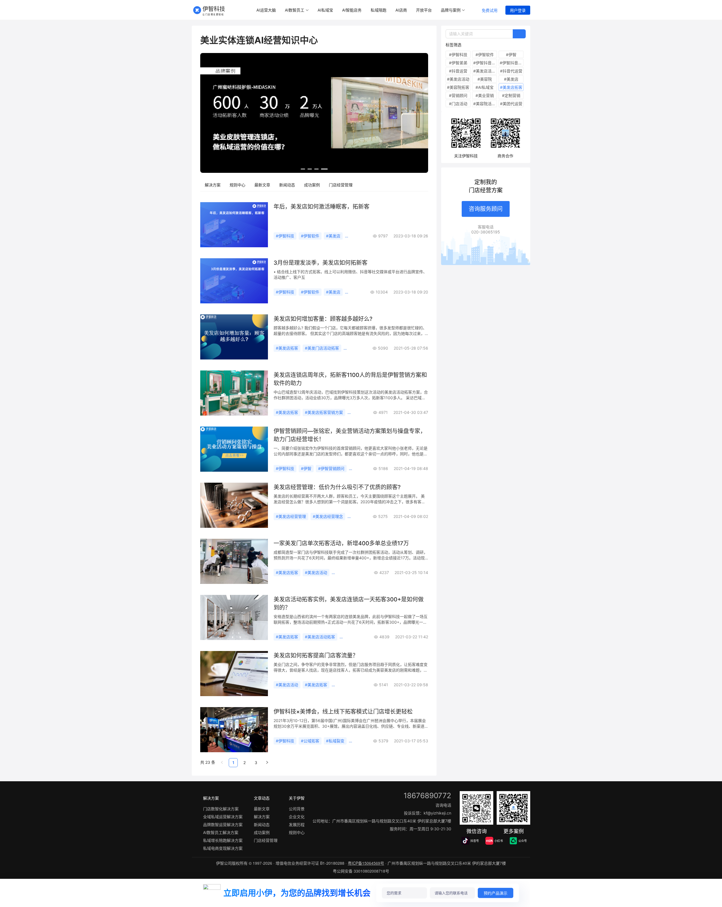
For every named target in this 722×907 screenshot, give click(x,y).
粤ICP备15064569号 (366, 863)
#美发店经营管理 (291, 516)
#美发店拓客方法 (349, 684)
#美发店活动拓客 (320, 636)
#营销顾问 (458, 95)
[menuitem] (266, 10)
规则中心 (237, 184)
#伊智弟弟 (458, 62)
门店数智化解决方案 (221, 808)
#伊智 (306, 468)
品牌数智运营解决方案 (223, 824)
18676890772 (427, 795)
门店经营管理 (341, 184)
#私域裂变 (335, 740)
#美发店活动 (316, 572)
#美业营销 (485, 95)
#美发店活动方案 (485, 71)
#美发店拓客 (287, 348)
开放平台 (424, 10)
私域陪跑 (378, 10)
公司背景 (297, 808)
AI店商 (401, 10)
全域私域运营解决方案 (223, 816)
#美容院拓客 (458, 87)
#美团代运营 (511, 103)
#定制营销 (511, 95)
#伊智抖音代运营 (485, 62)
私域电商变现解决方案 (223, 848)
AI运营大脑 (266, 10)
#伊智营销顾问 (331, 468)
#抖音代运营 (511, 71)
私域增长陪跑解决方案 (223, 840)
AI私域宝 (325, 10)
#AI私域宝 (485, 87)
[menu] (362, 10)
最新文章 (262, 184)
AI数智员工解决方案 (220, 832)
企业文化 (297, 816)
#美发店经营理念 (328, 516)
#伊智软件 (310, 235)
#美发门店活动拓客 (322, 348)
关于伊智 (297, 798)
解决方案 (213, 184)
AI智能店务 (352, 10)
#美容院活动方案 (485, 103)
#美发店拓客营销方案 (324, 412)
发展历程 (297, 824)
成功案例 (312, 184)
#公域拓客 (310, 740)
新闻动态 (287, 184)
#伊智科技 (285, 235)
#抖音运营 (458, 71)
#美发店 (333, 235)
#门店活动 (458, 103)
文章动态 (262, 798)
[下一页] (267, 762)
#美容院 (484, 79)
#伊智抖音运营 (511, 62)
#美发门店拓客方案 (351, 572)
